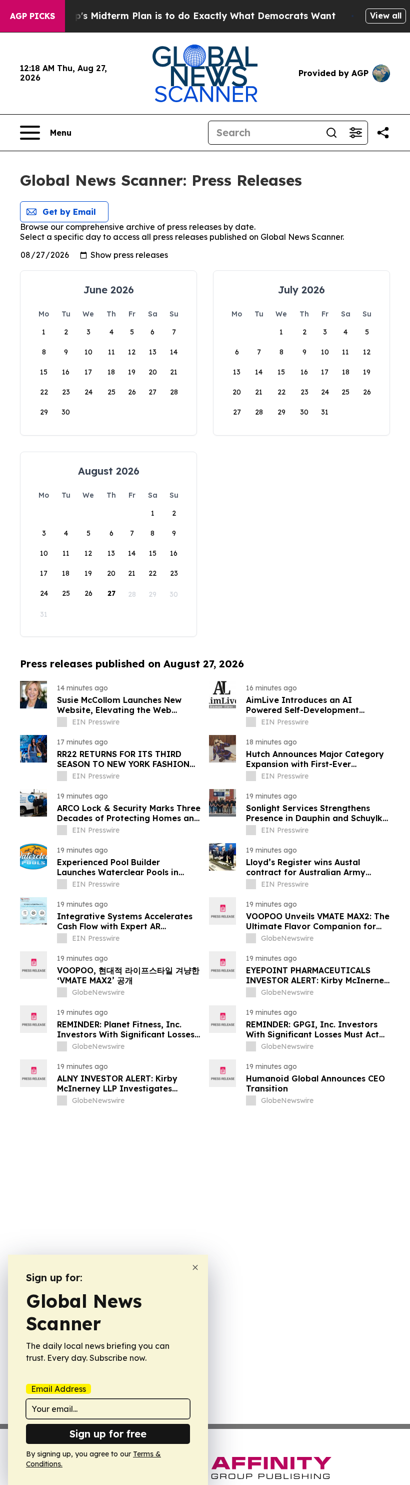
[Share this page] (383, 133)
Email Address (58, 1389)
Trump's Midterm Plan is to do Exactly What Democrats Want (194, 16)
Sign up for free (108, 1433)
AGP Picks (32, 16)
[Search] (332, 132)
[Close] (195, 1267)
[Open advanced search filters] (356, 132)
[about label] (62, 722)
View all (386, 16)
